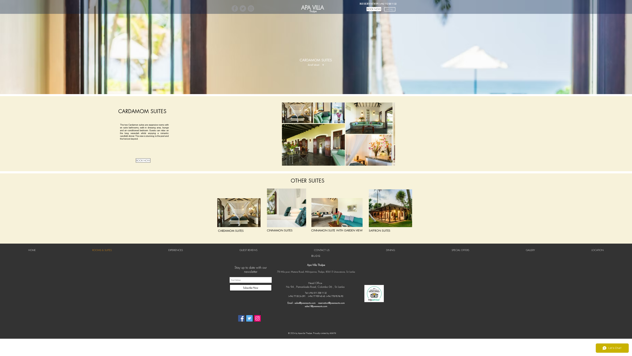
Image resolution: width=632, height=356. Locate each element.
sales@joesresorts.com (305, 302)
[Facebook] (235, 8)
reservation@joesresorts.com (331, 302)
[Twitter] (243, 8)
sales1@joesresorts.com (316, 306)
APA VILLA (312, 7)
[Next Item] (389, 134)
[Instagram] (251, 8)
